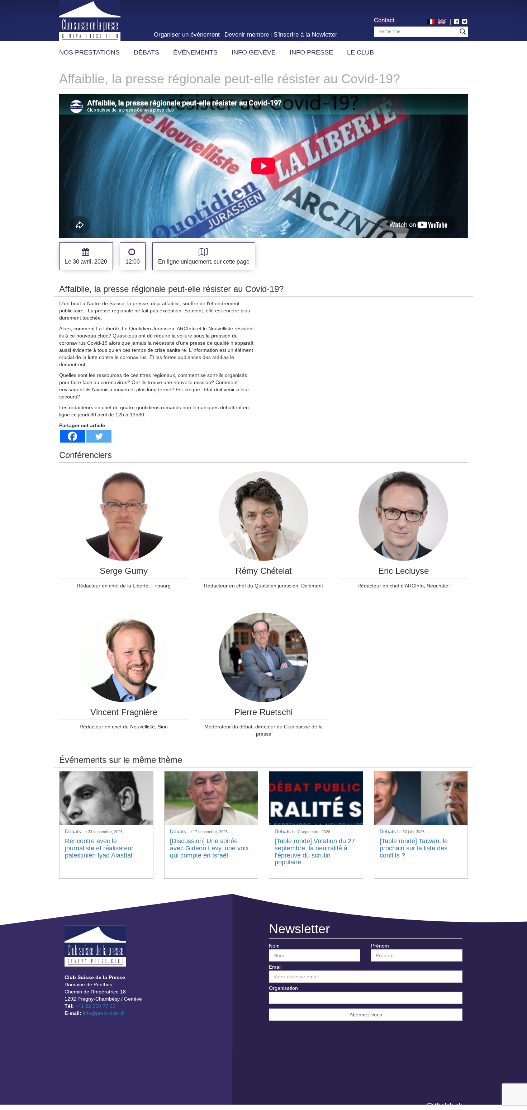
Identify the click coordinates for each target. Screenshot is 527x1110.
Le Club (360, 52)
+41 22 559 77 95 (95, 1006)
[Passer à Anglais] (442, 21)
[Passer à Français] (432, 21)
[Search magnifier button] (463, 32)
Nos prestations (89, 52)
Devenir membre (246, 34)
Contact (384, 20)
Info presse (311, 52)
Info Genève (254, 52)
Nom (274, 946)
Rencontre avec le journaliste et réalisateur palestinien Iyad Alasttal (99, 848)
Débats (146, 52)
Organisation (283, 988)
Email (275, 967)
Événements (195, 52)
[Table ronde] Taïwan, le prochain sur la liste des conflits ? (414, 848)
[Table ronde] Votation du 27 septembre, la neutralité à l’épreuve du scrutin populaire (315, 851)
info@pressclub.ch (104, 1013)
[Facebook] (72, 436)
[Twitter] (98, 436)
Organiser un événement (187, 34)
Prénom (380, 946)
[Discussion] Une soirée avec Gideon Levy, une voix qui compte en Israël (209, 848)
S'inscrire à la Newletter (305, 34)
